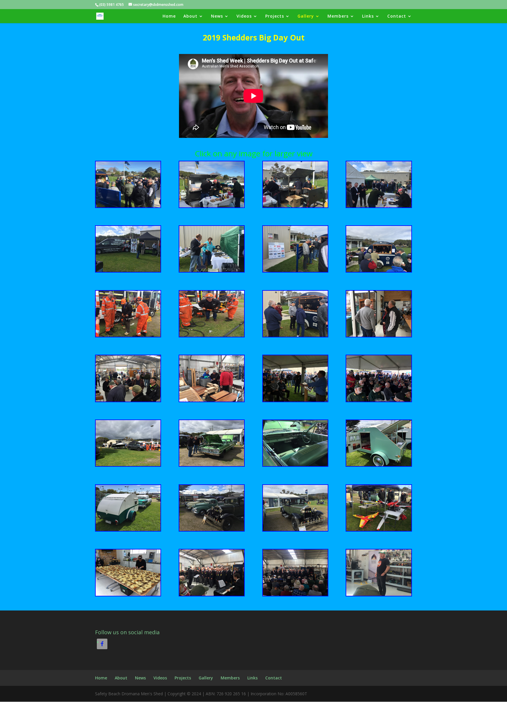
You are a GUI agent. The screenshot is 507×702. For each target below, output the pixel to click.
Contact (396, 16)
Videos (244, 16)
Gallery (306, 16)
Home (169, 16)
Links (368, 16)
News (217, 16)
